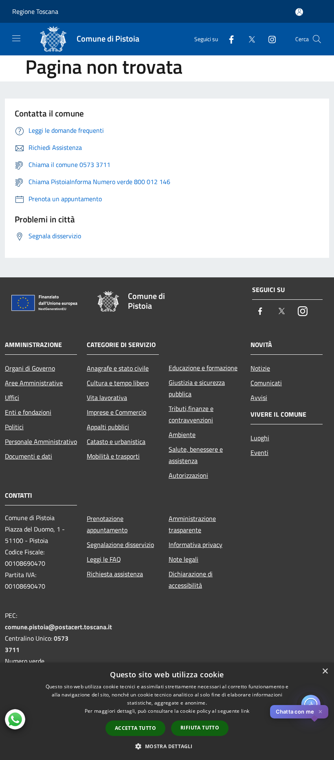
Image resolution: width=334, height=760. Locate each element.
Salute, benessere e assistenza (196, 455)
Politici (14, 427)
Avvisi (258, 397)
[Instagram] (269, 38)
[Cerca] (317, 39)
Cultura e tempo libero (118, 383)
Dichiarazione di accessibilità (191, 579)
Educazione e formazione (203, 368)
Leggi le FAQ (104, 559)
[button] (166, 746)
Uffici (12, 397)
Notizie (260, 368)
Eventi (259, 452)
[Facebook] (228, 38)
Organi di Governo (30, 368)
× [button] (325, 671)
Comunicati (266, 383)
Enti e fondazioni (28, 412)
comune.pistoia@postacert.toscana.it (58, 627)
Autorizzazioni (188, 475)
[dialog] (167, 711)
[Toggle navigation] (16, 38)
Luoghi (259, 438)
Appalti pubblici (108, 427)
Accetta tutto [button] (135, 728)
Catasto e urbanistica (116, 441)
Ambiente (182, 434)
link (245, 710)
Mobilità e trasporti (113, 456)
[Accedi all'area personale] (299, 12)
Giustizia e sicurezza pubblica (197, 388)
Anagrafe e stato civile (118, 368)
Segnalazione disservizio (120, 544)
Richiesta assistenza (115, 574)
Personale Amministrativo (41, 441)
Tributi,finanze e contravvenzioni (191, 414)
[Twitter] (248, 38)
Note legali (183, 559)
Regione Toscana (35, 11)
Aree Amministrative (34, 383)
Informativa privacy (195, 544)
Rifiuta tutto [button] (199, 727)
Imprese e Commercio (116, 412)
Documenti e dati (28, 456)
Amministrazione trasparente (192, 524)
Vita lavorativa (107, 397)
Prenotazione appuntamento (107, 524)
